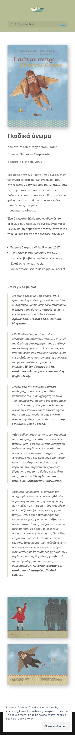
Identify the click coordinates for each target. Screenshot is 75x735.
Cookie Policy (26, 718)
